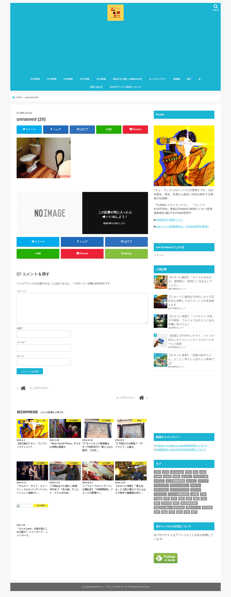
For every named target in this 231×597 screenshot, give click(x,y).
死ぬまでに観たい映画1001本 (127, 79)
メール (21, 342)
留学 (157, 512)
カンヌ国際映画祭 (175, 481)
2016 (165, 472)
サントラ (203, 481)
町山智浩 (207, 507)
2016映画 (101, 79)
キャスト (191, 481)
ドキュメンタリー (179, 485)
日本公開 (166, 503)
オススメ (159, 481)
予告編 (158, 498)
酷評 (194, 512)
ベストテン (160, 494)
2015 (157, 472)
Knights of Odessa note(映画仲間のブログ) (181, 445)
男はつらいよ (193, 507)
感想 (196, 498)
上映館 (194, 494)
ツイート (159, 255)
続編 (164, 512)
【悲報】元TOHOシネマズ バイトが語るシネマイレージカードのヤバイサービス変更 (191, 339)
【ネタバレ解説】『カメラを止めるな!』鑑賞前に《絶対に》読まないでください (190, 281)
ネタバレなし (161, 490)
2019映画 (51, 79)
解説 (179, 512)
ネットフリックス (179, 490)
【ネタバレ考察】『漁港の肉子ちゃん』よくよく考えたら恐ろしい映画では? (191, 359)
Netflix (158, 476)
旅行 (189, 79)
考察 (172, 512)
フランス (195, 490)
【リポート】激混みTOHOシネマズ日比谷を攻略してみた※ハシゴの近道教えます (191, 300)
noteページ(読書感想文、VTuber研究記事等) (182, 226)
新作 (157, 503)
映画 (176, 503)
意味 (189, 498)
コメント (22, 291)
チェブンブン (161, 485)
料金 (204, 498)
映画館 (176, 79)
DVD (188, 472)
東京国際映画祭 (189, 503)
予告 (203, 494)
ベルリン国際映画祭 (178, 494)
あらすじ (186, 476)
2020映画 (35, 79)
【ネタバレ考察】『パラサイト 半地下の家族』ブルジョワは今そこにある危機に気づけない (191, 320)
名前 (20, 328)
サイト (20, 356)
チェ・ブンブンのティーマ (113, 586)
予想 (166, 498)
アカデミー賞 (200, 476)
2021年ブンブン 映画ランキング (125, 87)
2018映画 (68, 79)
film (195, 472)
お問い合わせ (96, 87)
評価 (187, 512)
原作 (174, 498)
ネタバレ (195, 485)
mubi (202, 472)
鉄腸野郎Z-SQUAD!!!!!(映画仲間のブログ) (181, 449)
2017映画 (84, 79)
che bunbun (177, 472)
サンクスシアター (157, 79)
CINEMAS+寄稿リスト (169, 219)
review (167, 476)
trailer (176, 476)
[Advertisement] (115, 49)
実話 (181, 498)
